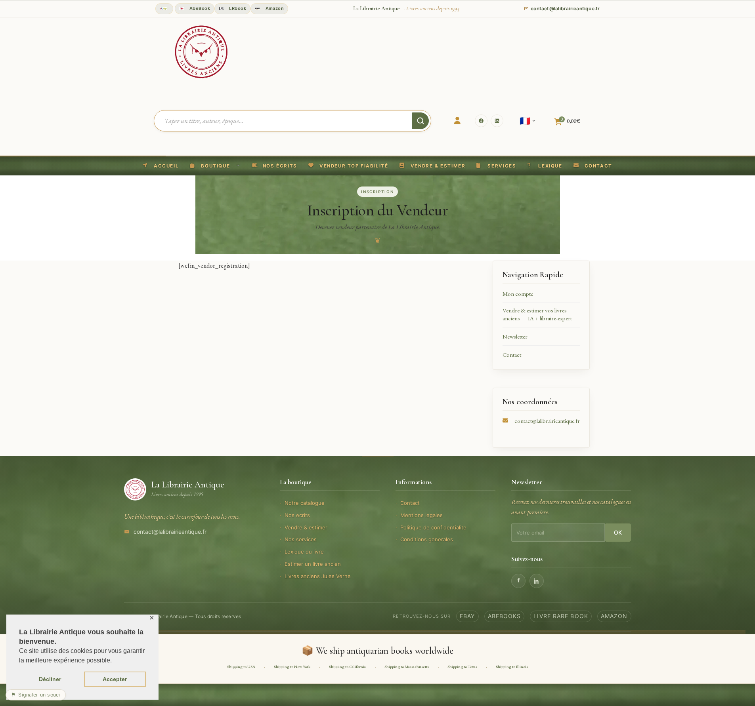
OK (618, 532)
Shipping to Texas (462, 666)
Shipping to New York (292, 666)
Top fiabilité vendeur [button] (164, 8)
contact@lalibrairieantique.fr (547, 420)
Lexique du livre (304, 551)
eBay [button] (467, 616)
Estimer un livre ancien (313, 564)
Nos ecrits (297, 515)
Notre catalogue (305, 503)
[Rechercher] (420, 120)
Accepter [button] (115, 679)
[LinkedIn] (497, 120)
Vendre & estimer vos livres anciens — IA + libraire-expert (537, 314)
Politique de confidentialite (433, 527)
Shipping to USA (241, 666)
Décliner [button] (50, 679)
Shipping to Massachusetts (406, 666)
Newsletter (515, 336)
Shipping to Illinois (512, 666)
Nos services (301, 539)
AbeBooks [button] (504, 616)
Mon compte (518, 293)
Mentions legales (421, 515)
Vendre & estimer (306, 527)
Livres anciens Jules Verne (318, 576)
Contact (512, 354)
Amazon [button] (274, 8)
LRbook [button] (237, 8)
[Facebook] (481, 120)
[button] (348, 165)
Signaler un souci (35, 695)
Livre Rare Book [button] (560, 616)
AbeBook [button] (199, 8)
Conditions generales (426, 539)
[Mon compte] (457, 121)
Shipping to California (347, 666)
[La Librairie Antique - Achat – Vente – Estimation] (201, 51)
